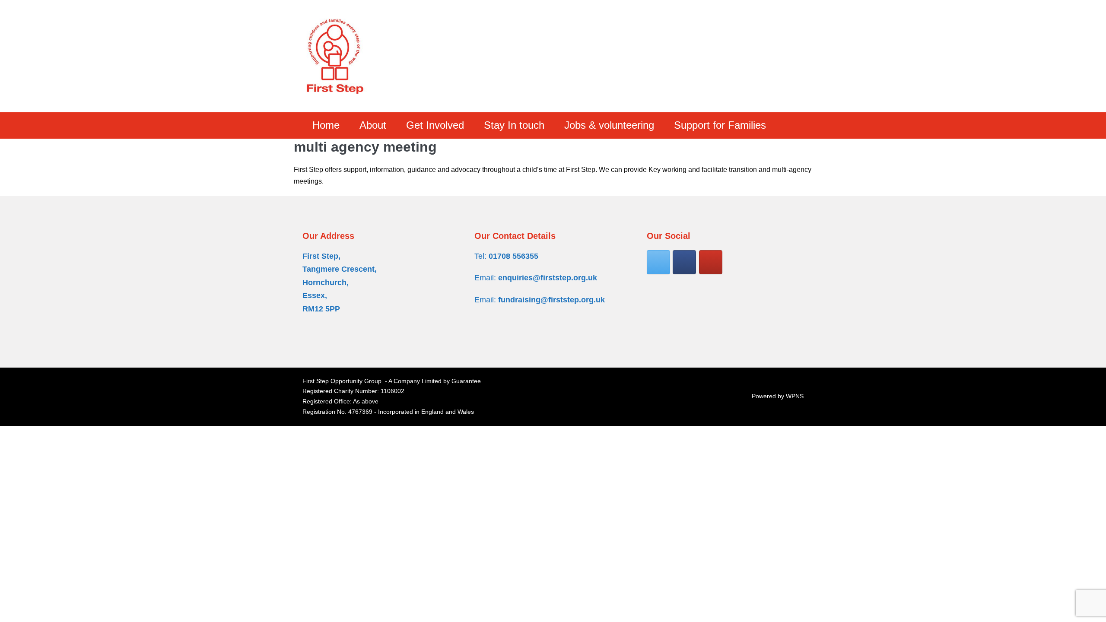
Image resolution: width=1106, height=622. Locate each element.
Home (326, 125)
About (372, 125)
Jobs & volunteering (609, 125)
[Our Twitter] (658, 262)
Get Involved (435, 125)
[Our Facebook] (684, 262)
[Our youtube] (710, 262)
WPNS (795, 396)
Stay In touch (514, 125)
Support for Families (720, 125)
